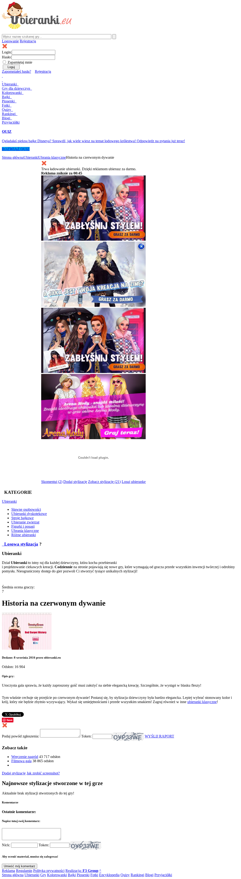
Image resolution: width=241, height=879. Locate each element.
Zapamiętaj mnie (20, 62)
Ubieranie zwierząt (25, 522)
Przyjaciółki (11, 122)
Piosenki (9, 101)
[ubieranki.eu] (37, 28)
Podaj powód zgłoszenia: (21, 736)
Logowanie (10, 41)
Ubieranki (10, 84)
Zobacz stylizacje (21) (104, 482)
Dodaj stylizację (75, 482)
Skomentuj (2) (51, 482)
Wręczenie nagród (24, 757)
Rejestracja (28, 41)
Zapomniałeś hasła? (16, 71)
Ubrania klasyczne (52, 157)
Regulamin (24, 871)
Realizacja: (81, 871)
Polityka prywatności (48, 871)
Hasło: (7, 57)
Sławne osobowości (26, 509)
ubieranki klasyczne (202, 702)
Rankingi (9, 114)
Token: (86, 736)
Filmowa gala (21, 761)
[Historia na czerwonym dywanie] (27, 648)
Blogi (6, 118)
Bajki (72, 875)
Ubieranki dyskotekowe (29, 514)
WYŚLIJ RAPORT (159, 736)
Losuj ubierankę (134, 482)
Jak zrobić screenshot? (43, 773)
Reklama (8, 871)
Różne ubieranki (23, 535)
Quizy (7, 110)
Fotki (6, 105)
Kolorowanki (12, 93)
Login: (7, 52)
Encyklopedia (109, 875)
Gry (16, 88)
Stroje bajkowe (22, 518)
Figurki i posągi (23, 526)
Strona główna (13, 157)
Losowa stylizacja (20, 544)
